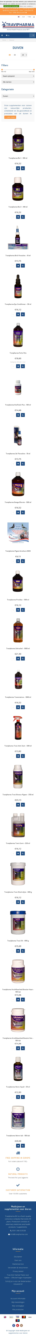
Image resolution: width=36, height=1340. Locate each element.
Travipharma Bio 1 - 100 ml (18, 158)
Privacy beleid (18, 1271)
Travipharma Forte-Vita (18, 353)
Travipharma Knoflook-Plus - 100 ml (18, 405)
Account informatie (18, 1298)
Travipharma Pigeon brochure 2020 (18, 551)
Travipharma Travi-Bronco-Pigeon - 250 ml (18, 795)
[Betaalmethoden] (5, 1317)
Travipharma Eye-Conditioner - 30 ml (18, 304)
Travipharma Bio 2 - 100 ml (18, 207)
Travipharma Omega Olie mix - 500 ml (18, 502)
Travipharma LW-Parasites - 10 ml (18, 454)
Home (4, 40)
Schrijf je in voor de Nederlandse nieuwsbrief (18, 1282)
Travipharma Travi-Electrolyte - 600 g (18, 892)
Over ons (18, 1260)
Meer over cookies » (26, 6)
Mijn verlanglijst (18, 1306)
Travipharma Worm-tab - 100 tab (18, 1136)
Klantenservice (18, 1264)
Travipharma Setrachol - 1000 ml (18, 648)
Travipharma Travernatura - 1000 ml (18, 697)
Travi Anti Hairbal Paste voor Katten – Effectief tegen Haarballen (18, 1276)
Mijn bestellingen (18, 1302)
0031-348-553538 (19, 1231)
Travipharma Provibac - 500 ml (18, 600)
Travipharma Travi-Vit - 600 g (18, 941)
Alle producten (18, 1309)
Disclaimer (18, 1257)
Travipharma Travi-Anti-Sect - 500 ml (18, 746)
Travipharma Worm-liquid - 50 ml (18, 1087)
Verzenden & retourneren (18, 1268)
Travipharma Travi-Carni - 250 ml (18, 843)
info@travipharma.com (19, 1234)
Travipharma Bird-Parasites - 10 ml (18, 255)
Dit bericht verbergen (11, 6)
